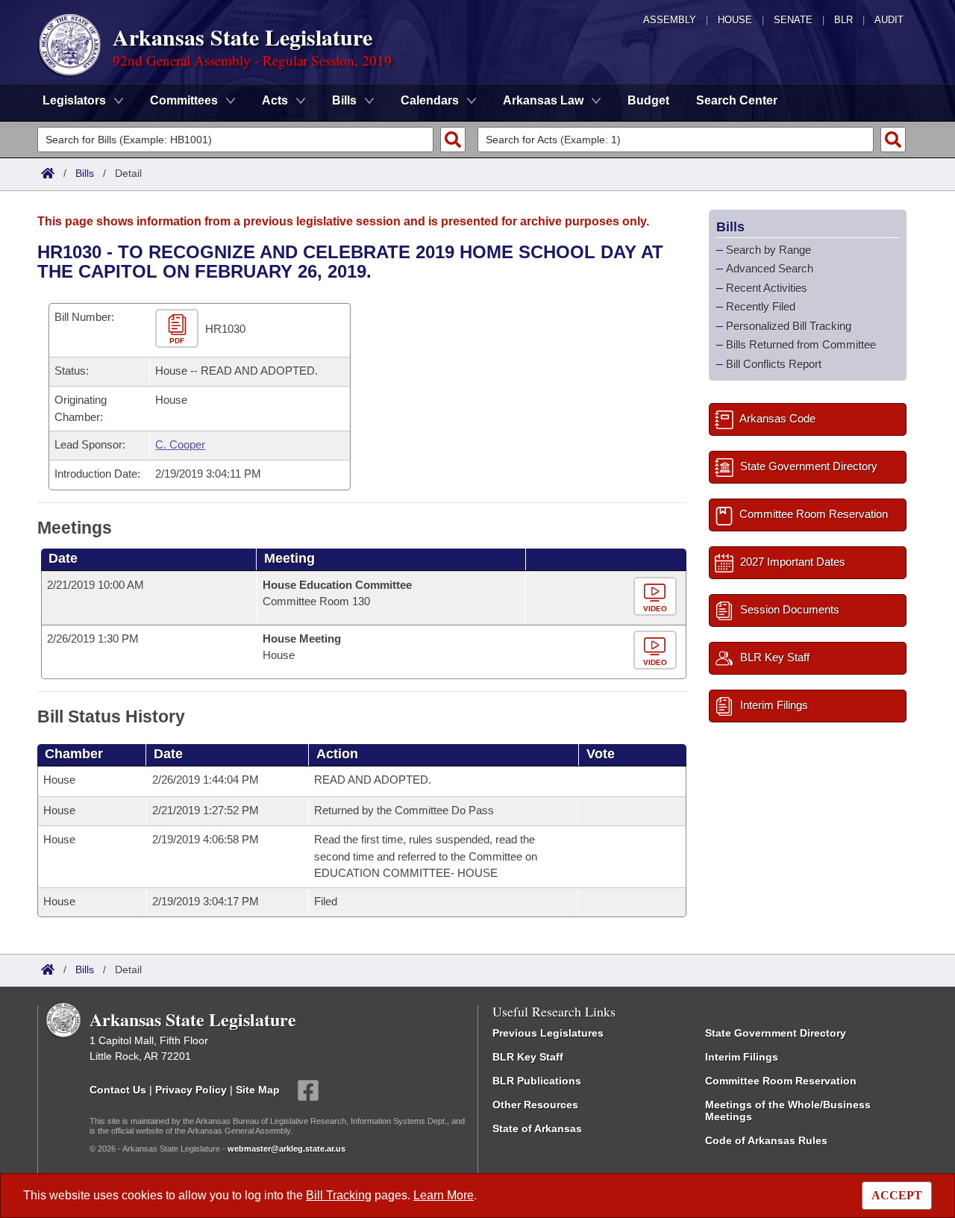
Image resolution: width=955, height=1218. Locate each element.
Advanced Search (769, 268)
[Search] (453, 139)
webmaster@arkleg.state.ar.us (286, 1148)
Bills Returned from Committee (801, 344)
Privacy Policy (191, 1089)
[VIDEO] (656, 596)
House (735, 19)
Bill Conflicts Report (773, 363)
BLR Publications (536, 1081)
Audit (889, 19)
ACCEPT (896, 1195)
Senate (793, 19)
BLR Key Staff (527, 1057)
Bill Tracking (339, 1195)
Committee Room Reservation (781, 1081)
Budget (648, 100)
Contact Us (118, 1089)
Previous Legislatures (548, 1033)
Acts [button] (275, 100)
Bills (84, 173)
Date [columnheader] (63, 558)
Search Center (736, 100)
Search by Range (768, 249)
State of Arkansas (537, 1128)
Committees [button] (184, 100)
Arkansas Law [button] (543, 100)
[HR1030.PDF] (178, 329)
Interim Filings (741, 1057)
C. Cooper (180, 444)
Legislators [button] (74, 100)
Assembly (669, 19)
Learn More (443, 1195)
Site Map (258, 1089)
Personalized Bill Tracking (788, 325)
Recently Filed (760, 306)
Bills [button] (344, 100)
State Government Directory (775, 1033)
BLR (843, 19)
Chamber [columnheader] (74, 753)
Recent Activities (766, 287)
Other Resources (535, 1105)
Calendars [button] (430, 100)
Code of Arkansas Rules (766, 1140)
